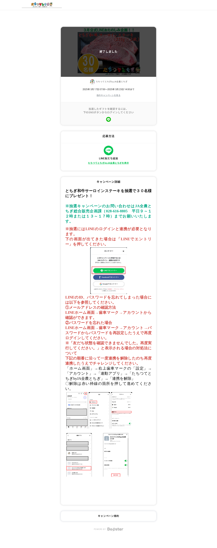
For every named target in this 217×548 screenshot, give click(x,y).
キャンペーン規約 (108, 516)
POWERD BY (100, 529)
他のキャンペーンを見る (109, 95)
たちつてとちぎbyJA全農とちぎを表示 (108, 163)
